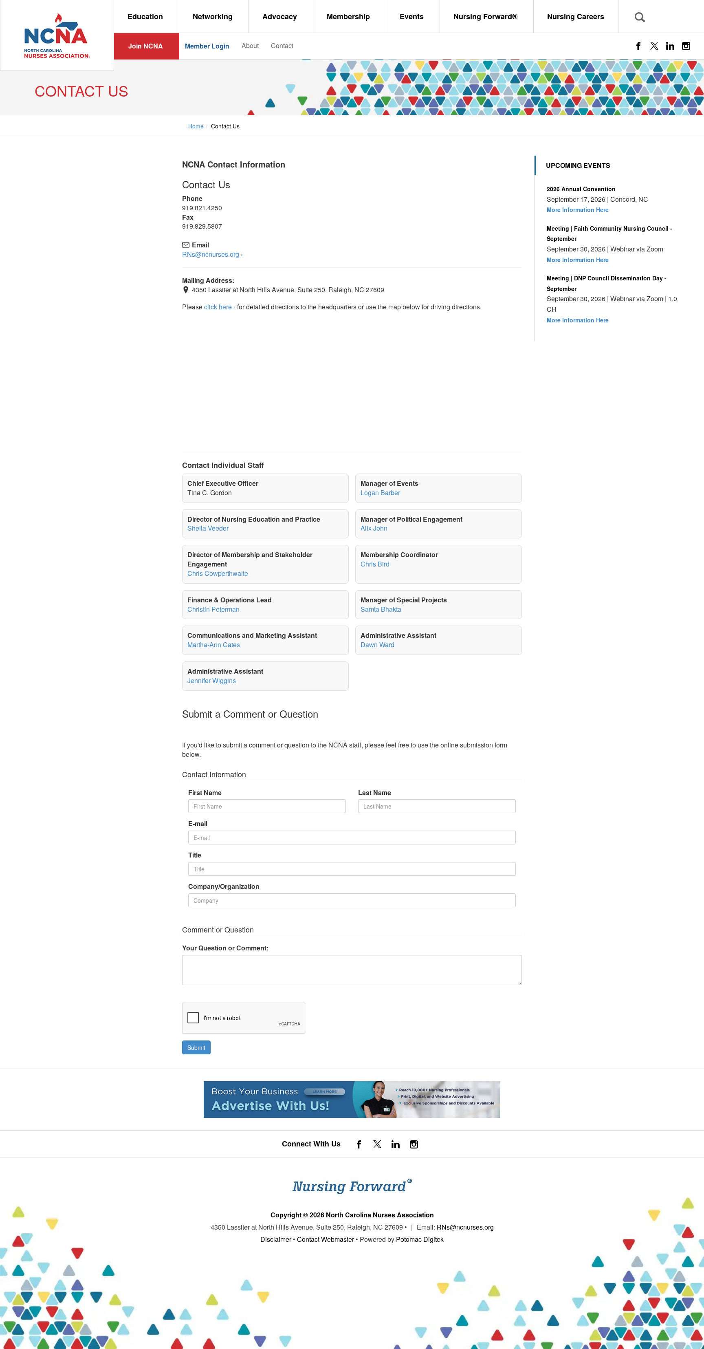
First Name (205, 792)
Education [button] (146, 16)
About (250, 45)
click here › (219, 306)
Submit (196, 1047)
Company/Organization (224, 886)
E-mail (197, 823)
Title (194, 855)
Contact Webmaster (325, 1239)
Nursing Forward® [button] (486, 16)
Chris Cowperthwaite (217, 573)
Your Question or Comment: (225, 947)
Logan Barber (380, 492)
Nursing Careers (575, 16)
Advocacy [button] (280, 16)
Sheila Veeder (208, 528)
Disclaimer (275, 1239)
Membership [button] (349, 16)
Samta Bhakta (381, 609)
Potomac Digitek (420, 1239)
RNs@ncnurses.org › (212, 254)
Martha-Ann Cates (213, 644)
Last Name (374, 792)
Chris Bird (375, 564)
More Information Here (578, 209)
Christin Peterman (213, 609)
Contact (282, 45)
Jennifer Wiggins (211, 680)
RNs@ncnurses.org (465, 1227)
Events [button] (413, 16)
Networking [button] (214, 16)
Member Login (207, 46)
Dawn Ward (377, 644)
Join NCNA (145, 46)
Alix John (374, 528)
